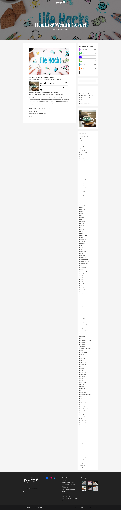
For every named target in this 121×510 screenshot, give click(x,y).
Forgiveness (81, 239)
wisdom (81, 453)
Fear (80, 231)
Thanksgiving (82, 426)
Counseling (81, 191)
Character (81, 170)
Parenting (81, 350)
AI (79, 140)
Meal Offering (82, 330)
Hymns (80, 299)
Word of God (82, 457)
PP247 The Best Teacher (67, 494)
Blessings (81, 160)
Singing (80, 404)
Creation (81, 195)
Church (80, 183)
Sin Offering (81, 402)
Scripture (81, 386)
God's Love (81, 255)
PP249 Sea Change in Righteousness (87, 97)
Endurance (81, 221)
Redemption (82, 364)
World (80, 463)
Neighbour (81, 344)
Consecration (82, 187)
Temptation (81, 422)
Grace (80, 269)
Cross (80, 197)
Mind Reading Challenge (84, 340)
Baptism (81, 154)
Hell (80, 285)
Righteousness (82, 376)
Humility (81, 297)
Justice (80, 312)
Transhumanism (82, 430)
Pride (80, 356)
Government (82, 267)
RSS (59, 94)
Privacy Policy (40, 507)
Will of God (81, 451)
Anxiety (81, 146)
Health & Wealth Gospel (45, 79)
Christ (30, 79)
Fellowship (81, 233)
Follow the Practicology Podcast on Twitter (37, 113)
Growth (80, 273)
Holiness (81, 287)
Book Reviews (82, 164)
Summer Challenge (83, 414)
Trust (80, 439)
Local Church (82, 324)
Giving (80, 249)
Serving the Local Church (84, 394)
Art (80, 148)
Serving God (82, 392)
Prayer (53, 79)
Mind (80, 338)
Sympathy (81, 416)
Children (81, 175)
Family (80, 229)
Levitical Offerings (83, 320)
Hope (80, 293)
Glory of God (82, 251)
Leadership (81, 318)
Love (80, 326)
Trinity (80, 437)
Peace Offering (82, 352)
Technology (81, 420)
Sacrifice (81, 378)
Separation (81, 388)
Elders (80, 215)
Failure (80, 225)
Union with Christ (82, 445)
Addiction (81, 138)
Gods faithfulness (83, 259)
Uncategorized (82, 443)
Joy (51, 79)
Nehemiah (81, 342)
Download (44, 92)
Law (80, 316)
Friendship (81, 243)
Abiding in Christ (82, 136)
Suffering (81, 412)
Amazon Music (47, 94)
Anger (80, 144)
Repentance (81, 368)
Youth (80, 467)
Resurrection (82, 374)
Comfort (81, 185)
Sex (80, 396)
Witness (81, 455)
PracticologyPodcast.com (36, 111)
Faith (80, 227)
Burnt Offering (82, 168)
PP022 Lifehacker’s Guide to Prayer (42, 77)
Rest (80, 370)
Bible (80, 156)
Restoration (81, 372)
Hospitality (81, 295)
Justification (81, 314)
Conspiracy (81, 189)
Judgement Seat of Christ (84, 310)
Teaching (81, 418)
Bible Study (81, 158)
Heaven (81, 283)
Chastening (81, 172)
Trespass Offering (83, 433)
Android (52, 94)
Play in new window (37, 92)
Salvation (81, 380)
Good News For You (83, 261)
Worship (81, 465)
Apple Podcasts (37, 94)
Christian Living (35, 79)
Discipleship (81, 207)
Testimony (81, 424)
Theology (81, 428)
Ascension (81, 150)
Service (80, 390)
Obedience (81, 346)
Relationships (82, 366)
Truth (80, 441)
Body (80, 162)
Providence (81, 358)
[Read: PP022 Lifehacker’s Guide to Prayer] (49, 60)
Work (80, 461)
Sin (80, 400)
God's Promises (82, 257)
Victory (80, 449)
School (80, 384)
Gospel (80, 265)
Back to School (82, 152)
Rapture (81, 360)
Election (81, 217)
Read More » (31, 116)
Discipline (81, 209)
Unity (80, 447)
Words (80, 459)
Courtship (81, 193)
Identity (80, 301)
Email (56, 94)
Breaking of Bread (83, 166)
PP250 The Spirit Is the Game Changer (87, 95)
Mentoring (81, 336)
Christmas (81, 181)
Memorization (82, 332)
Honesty (81, 291)
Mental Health (82, 334)
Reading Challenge (83, 362)
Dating (80, 199)
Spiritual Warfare (83, 408)
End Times (81, 219)
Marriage (81, 328)
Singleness (81, 406)
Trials (80, 435)
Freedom (81, 241)
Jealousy (81, 306)
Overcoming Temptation (84, 348)
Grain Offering (82, 271)
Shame (80, 398)
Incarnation (81, 304)
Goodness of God (83, 263)
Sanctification (82, 382)
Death (80, 201)
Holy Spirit (81, 289)
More (62, 94)
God (80, 253)
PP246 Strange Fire (66, 496)
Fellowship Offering (83, 235)
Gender (80, 245)
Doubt (80, 211)
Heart (80, 281)
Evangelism (81, 223)
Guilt (80, 275)
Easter (80, 213)
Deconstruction (82, 203)
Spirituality (58, 79)
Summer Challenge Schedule (85, 103)
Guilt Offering (82, 277)
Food (80, 237)
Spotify (42, 94)
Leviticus (81, 322)
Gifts (80, 247)
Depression (81, 205)
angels (80, 142)
